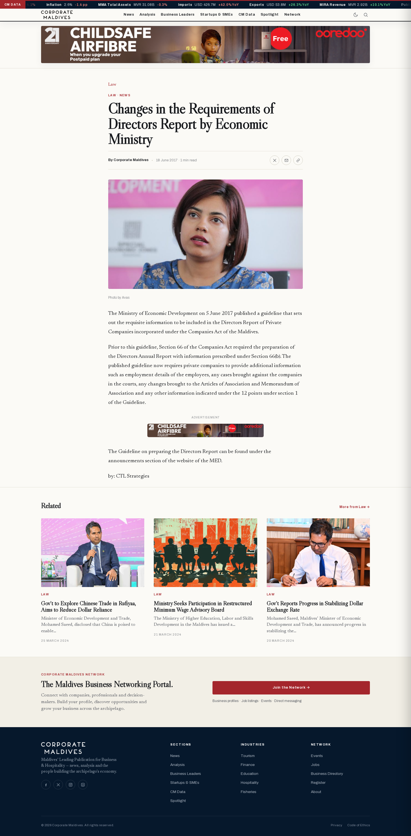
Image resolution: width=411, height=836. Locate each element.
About (316, 792)
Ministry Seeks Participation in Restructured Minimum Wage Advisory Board (203, 607)
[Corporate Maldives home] (57, 15)
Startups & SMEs (216, 14)
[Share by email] (286, 160)
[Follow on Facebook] (46, 784)
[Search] (366, 15)
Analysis (147, 14)
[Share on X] (274, 160)
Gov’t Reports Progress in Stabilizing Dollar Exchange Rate (315, 607)
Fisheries (248, 792)
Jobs (315, 765)
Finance (248, 765)
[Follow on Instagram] (70, 784)
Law (112, 84)
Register (318, 782)
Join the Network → (291, 687)
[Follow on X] (58, 784)
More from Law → (354, 507)
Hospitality (250, 782)
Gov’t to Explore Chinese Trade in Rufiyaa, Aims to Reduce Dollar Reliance (88, 607)
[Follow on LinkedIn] (83, 784)
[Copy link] (298, 160)
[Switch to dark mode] (355, 15)
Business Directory (327, 774)
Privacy (336, 825)
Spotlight (270, 14)
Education (249, 774)
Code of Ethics (358, 825)
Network (292, 14)
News (129, 14)
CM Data (246, 14)
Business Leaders (177, 14)
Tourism (248, 756)
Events (317, 756)
